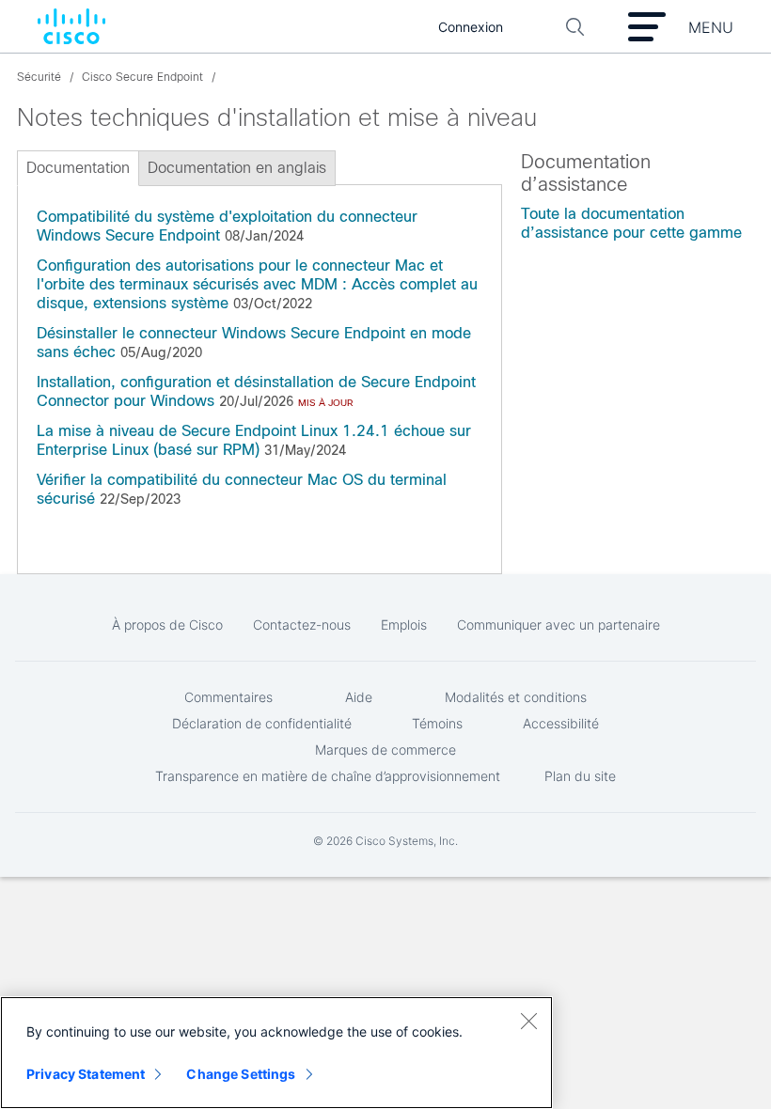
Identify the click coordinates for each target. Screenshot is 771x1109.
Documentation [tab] (78, 168)
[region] (276, 1052)
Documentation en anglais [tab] (237, 168)
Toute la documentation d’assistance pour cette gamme (631, 223)
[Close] (528, 1020)
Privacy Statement (85, 1074)
